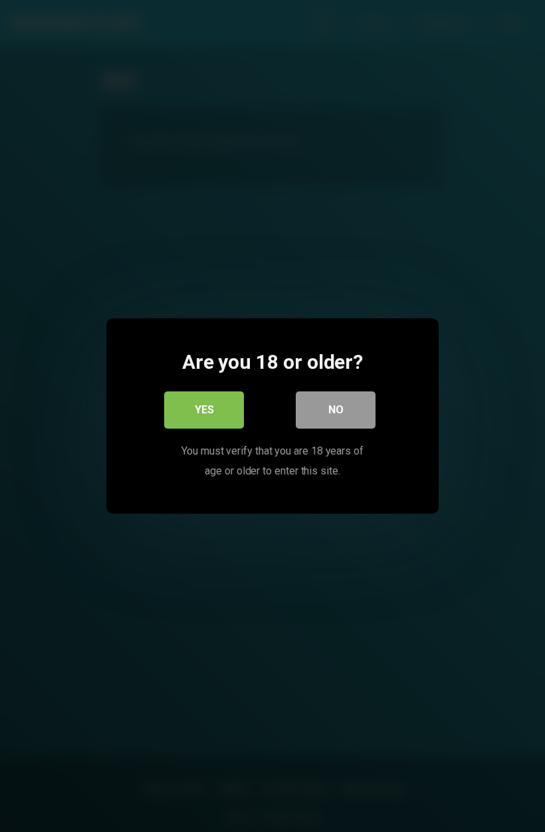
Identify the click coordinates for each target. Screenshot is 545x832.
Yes (204, 409)
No (336, 409)
